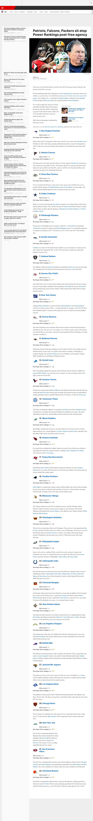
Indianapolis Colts (50, 561)
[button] (87, 8)
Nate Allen (74, 431)
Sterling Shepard (79, 306)
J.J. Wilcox (82, 209)
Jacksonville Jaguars (51, 665)
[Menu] (2, 8)
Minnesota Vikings (50, 496)
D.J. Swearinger (48, 453)
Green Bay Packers (49, 174)
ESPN (9, 8)
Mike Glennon (51, 716)
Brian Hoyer (77, 764)
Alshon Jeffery (62, 557)
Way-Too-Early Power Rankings (54, 127)
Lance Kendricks (67, 187)
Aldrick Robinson (46, 764)
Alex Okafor (66, 617)
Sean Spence (43, 576)
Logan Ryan (65, 409)
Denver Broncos (49, 317)
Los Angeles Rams (50, 684)
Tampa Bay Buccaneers (52, 457)
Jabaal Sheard (50, 574)
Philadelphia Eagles (50, 541)
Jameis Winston (44, 468)
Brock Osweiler (44, 392)
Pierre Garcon (52, 533)
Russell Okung (41, 636)
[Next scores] (91, 3)
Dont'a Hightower (73, 100)
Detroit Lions (47, 360)
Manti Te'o (59, 617)
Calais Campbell (70, 451)
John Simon (58, 574)
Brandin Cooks (82, 141)
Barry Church (39, 211)
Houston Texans (49, 379)
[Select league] (5, 3)
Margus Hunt (66, 574)
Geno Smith (45, 738)
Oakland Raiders (48, 256)
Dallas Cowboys (48, 193)
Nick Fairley (36, 617)
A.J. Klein (76, 617)
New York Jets (48, 723)
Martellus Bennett (54, 187)
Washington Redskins (52, 517)
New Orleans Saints (51, 604)
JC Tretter (46, 784)
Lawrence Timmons (62, 431)
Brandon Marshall (43, 306)
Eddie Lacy (37, 248)
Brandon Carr (64, 209)
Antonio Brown (37, 228)
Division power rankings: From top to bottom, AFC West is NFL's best (76, 110)
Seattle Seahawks (49, 237)
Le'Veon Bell (71, 226)
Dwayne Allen (49, 100)
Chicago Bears (48, 703)
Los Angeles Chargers (52, 624)
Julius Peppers (37, 487)
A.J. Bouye (81, 675)
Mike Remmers (43, 513)
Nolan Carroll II (68, 206)
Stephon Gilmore (63, 98)
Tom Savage (82, 395)
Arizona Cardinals (50, 438)
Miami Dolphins (49, 418)
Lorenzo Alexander (42, 656)
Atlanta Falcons (48, 152)
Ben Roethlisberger (61, 228)
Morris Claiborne (74, 209)
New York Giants (48, 295)
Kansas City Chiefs (49, 273)
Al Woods (74, 574)
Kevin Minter (80, 451)
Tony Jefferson (53, 354)
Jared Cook (50, 267)
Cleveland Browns (50, 771)
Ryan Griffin (54, 390)
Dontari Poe (75, 163)
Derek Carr (71, 267)
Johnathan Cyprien (80, 409)
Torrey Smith (73, 557)
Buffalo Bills (47, 643)
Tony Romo (56, 204)
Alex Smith (68, 286)
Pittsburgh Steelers (49, 215)
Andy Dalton (64, 598)
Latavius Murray (54, 511)
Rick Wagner (42, 373)
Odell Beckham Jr (66, 306)
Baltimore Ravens (49, 338)
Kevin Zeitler (62, 595)
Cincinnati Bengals (50, 582)
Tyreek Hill (82, 286)
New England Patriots (66, 93)
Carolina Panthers (50, 476)
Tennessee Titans (50, 399)
